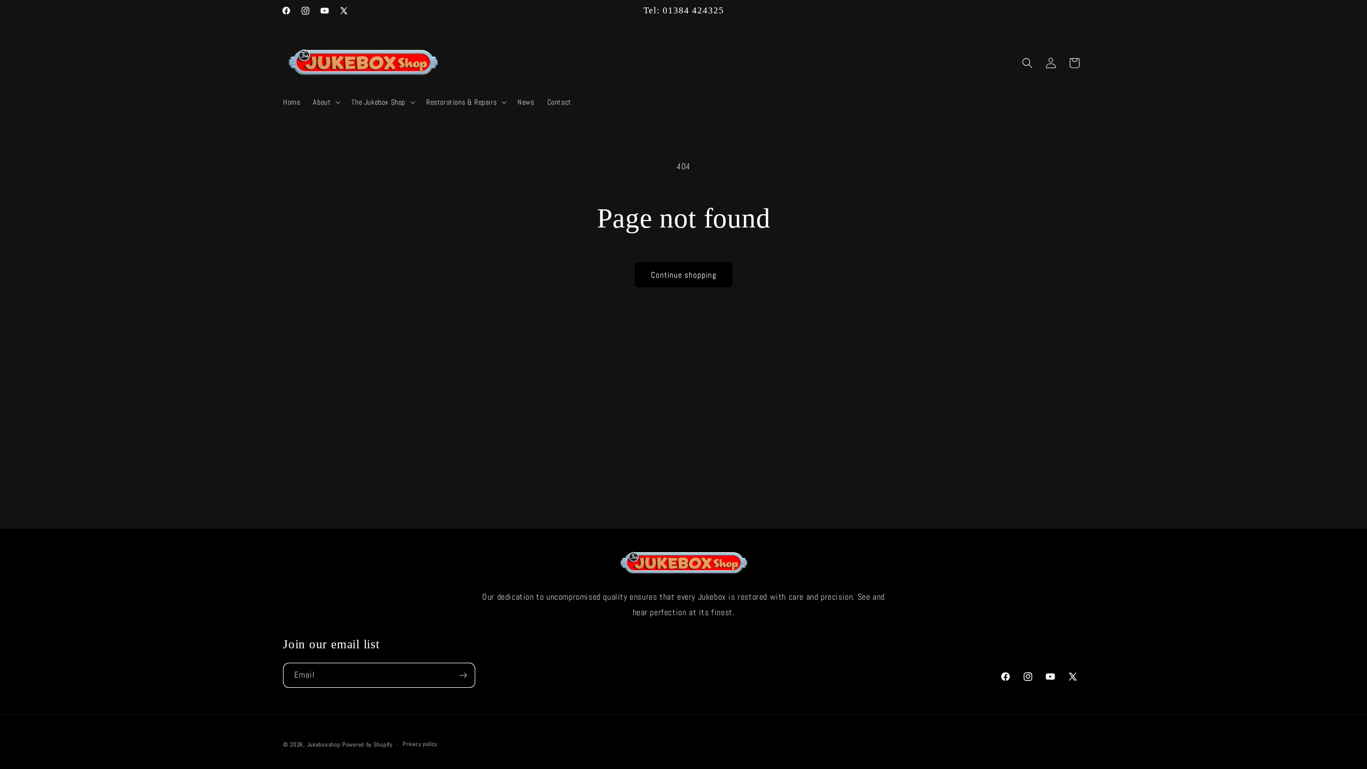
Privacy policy (420, 744)
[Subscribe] (463, 675)
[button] (326, 102)
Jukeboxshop (324, 744)
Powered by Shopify (367, 744)
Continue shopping (684, 275)
